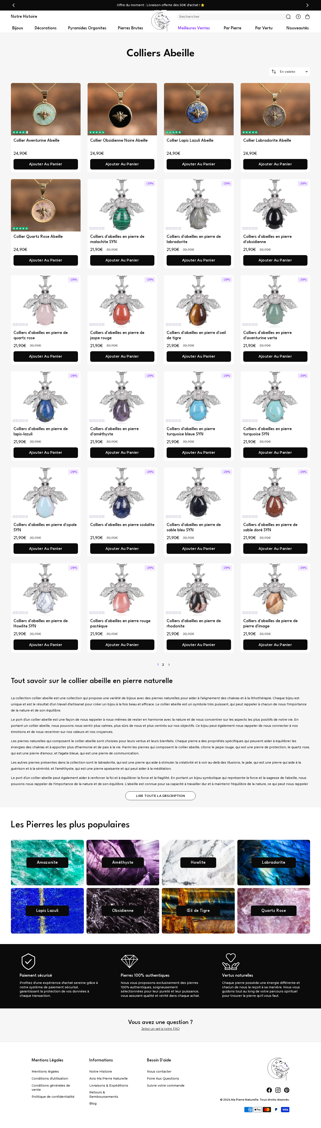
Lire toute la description (160, 796)
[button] (20, 132)
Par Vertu (264, 28)
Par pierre (232, 28)
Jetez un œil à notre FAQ (160, 1029)
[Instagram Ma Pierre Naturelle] (278, 1090)
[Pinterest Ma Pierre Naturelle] (286, 1090)
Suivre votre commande (166, 1085)
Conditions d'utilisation (50, 1078)
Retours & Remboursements (103, 1094)
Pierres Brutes (130, 28)
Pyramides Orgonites (87, 28)
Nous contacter (159, 1071)
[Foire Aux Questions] (298, 16)
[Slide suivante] (307, 5)
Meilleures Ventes (194, 28)
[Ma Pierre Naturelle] (160, 21)
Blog (93, 1103)
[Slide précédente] (13, 5)
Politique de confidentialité (53, 1097)
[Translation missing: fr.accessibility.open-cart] (307, 16)
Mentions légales (45, 1071)
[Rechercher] (288, 16)
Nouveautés (297, 28)
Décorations (46, 28)
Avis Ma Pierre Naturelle (108, 1078)
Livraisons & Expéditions (108, 1085)
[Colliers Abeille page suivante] (169, 664)
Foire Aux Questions (163, 1078)
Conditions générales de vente (51, 1088)
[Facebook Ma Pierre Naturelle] (269, 1090)
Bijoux (17, 28)
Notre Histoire (100, 1071)
